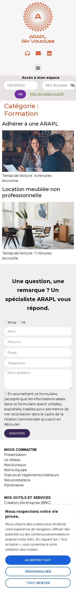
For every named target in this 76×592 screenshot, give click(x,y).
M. (24, 323)
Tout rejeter (38, 583)
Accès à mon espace (41, 77)
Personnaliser (38, 571)
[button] (38, 67)
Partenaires (14, 485)
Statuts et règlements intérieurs (31, 475)
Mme (12, 323)
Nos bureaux (15, 465)
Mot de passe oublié (47, 94)
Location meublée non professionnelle (31, 192)
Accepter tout (38, 560)
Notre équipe (15, 470)
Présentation (15, 455)
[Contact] (38, 53)
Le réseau (12, 460)
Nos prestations (17, 480)
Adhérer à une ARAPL (30, 124)
